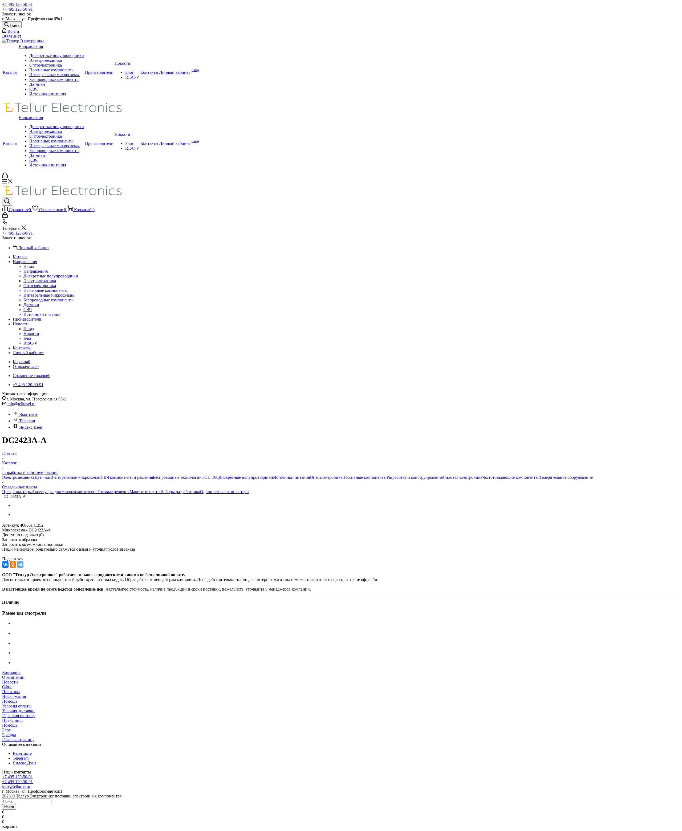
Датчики (37, 84)
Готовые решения (113, 491)
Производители (99, 72)
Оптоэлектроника (45, 65)
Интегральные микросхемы (54, 74)
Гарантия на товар (18, 715)
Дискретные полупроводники (56, 55)
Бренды (9, 734)
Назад (28, 266)
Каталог (10, 72)
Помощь (9, 701)
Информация (14, 696)
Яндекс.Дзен (30, 427)
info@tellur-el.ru (21, 404)
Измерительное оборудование (565, 477)
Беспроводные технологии (177, 477)
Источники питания (47, 94)
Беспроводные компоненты (54, 79)
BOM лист (11, 36)
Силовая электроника (462, 477)
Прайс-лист (12, 720)
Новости (122, 63)
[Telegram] (20, 564)
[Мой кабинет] (5, 176)
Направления (31, 46)
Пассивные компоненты (51, 70)
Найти (9, 807)
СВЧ (33, 89)
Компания (11, 672)
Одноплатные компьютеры (224, 491)
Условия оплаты (16, 706)
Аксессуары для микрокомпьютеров (65, 491)
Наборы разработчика (180, 491)
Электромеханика (45, 60)
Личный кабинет (174, 72)
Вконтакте (28, 414)
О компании (13, 677)
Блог (129, 72)
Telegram (27, 421)
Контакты (149, 72)
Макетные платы (144, 491)
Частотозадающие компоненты (510, 477)
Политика (11, 691)
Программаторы (17, 491)
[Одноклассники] (13, 564)
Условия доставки (18, 711)
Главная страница (18, 739)
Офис (7, 687)
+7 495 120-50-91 (17, 4)
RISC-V (132, 77)
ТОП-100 (210, 477)
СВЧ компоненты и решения (127, 477)
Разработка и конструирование (415, 477)
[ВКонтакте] (5, 564)
